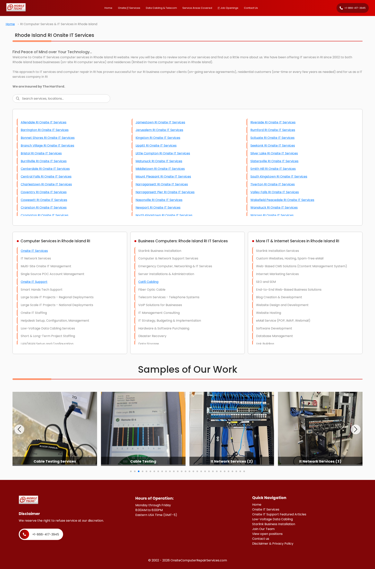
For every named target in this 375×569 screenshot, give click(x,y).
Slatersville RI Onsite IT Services (274, 161)
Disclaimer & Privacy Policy (272, 543)
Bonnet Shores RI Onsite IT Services (48, 137)
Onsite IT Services (34, 251)
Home (108, 8)
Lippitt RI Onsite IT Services (156, 145)
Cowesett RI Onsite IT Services (44, 200)
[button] (19, 429)
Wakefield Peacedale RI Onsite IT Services (282, 200)
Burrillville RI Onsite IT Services (44, 161)
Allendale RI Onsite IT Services (43, 122)
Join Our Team (263, 529)
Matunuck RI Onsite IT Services (159, 161)
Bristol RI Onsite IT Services (41, 153)
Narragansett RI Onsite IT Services (162, 184)
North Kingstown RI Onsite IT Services (164, 215)
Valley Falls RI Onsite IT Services (274, 192)
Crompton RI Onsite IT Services (44, 215)
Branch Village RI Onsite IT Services (47, 145)
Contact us (260, 538)
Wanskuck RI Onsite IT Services (274, 207)
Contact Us (251, 8)
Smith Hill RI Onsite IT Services (273, 168)
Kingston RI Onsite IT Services (158, 137)
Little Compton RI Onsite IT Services (163, 153)
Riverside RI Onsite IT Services (273, 122)
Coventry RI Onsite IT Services (44, 192)
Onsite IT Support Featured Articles (279, 514)
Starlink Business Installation (273, 524)
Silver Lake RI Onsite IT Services (274, 153)
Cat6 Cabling (148, 282)
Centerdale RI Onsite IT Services (45, 168)
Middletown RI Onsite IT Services (160, 168)
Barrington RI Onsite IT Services (45, 130)
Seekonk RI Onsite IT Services (272, 145)
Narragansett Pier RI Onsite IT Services (165, 192)
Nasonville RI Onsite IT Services (159, 200)
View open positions (267, 534)
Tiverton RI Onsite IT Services (272, 184)
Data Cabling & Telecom (161, 8)
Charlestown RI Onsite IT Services (46, 184)
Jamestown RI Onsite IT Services (160, 122)
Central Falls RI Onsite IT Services (46, 176)
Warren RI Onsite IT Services (272, 215)
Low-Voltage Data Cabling (272, 519)
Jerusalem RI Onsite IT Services (159, 130)
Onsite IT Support (34, 282)
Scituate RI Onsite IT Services (272, 137)
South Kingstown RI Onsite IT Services (278, 176)
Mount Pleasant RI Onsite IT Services (163, 176)
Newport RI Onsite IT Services (158, 207)
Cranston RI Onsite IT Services (44, 207)
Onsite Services (129, 8)
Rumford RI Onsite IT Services (272, 130)
